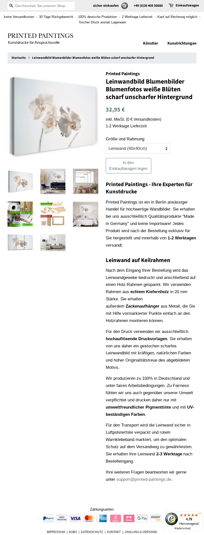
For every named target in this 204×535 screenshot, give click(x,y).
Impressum (56, 532)
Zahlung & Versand (141, 532)
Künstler (150, 43)
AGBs (73, 532)
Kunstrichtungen (182, 43)
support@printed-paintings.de (143, 479)
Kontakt (114, 532)
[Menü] (200, 514)
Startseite (18, 57)
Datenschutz (92, 532)
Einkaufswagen (187, 5)
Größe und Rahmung (125, 139)
